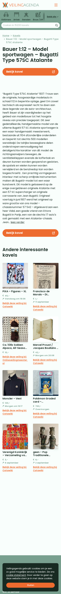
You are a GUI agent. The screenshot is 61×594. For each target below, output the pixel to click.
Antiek (16, 19)
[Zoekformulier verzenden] (56, 25)
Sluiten (30, 585)
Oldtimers (6, 19)
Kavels (16, 35)
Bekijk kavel (14, 72)
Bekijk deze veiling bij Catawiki (14, 305)
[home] (21, 5)
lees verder (18, 222)
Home (6, 35)
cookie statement (16, 575)
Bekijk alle (52, 16)
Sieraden (26, 19)
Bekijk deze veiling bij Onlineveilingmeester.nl (15, 360)
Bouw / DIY (38, 19)
